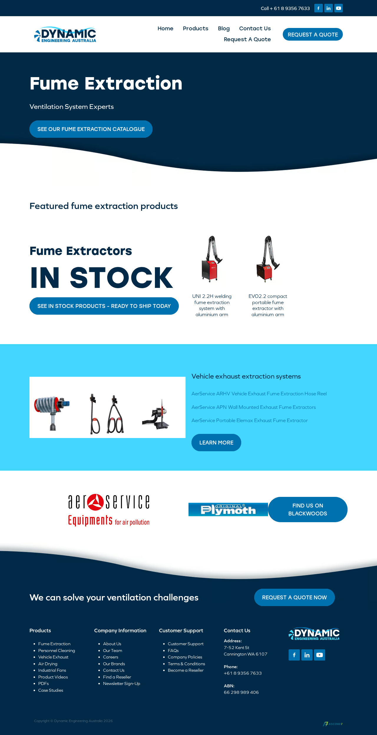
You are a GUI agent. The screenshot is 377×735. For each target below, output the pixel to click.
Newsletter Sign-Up (121, 683)
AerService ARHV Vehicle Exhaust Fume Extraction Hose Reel (259, 393)
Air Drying (47, 663)
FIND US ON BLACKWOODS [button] (307, 509)
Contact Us (255, 28)
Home (165, 28)
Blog (224, 28)
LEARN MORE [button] (216, 442)
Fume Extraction (54, 643)
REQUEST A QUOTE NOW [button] (294, 597)
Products (196, 28)
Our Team (112, 650)
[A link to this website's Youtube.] (338, 8)
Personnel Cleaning (56, 650)
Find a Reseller (117, 676)
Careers (110, 656)
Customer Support (186, 643)
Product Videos (53, 676)
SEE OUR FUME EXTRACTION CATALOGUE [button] (91, 128)
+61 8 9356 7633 (243, 673)
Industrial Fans (52, 670)
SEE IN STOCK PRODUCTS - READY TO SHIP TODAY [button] (104, 305)
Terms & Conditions (186, 663)
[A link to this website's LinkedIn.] (328, 8)
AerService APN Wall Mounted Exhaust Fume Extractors (253, 407)
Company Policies (185, 656)
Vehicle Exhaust (53, 656)
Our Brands (114, 663)
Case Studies (50, 690)
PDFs (43, 683)
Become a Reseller (186, 670)
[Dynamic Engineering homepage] (65, 34)
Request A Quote (247, 39)
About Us (112, 643)
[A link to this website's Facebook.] (318, 8)
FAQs (173, 650)
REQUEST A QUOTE (313, 34)
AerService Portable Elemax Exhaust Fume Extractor (249, 420)
